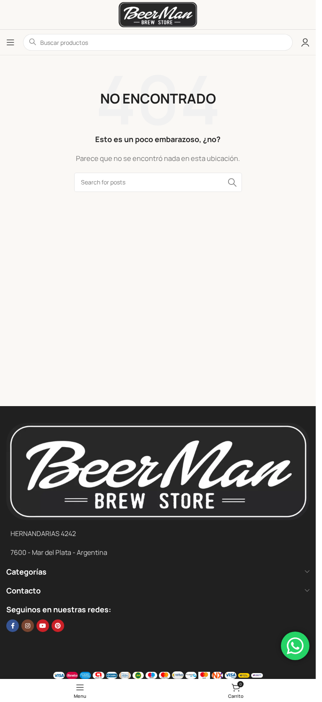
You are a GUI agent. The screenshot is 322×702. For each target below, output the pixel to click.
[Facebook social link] (12, 625)
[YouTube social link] (42, 625)
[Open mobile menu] (10, 42)
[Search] (232, 182)
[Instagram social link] (27, 625)
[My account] (305, 42)
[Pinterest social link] (58, 625)
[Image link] (157, 470)
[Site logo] (158, 14)
